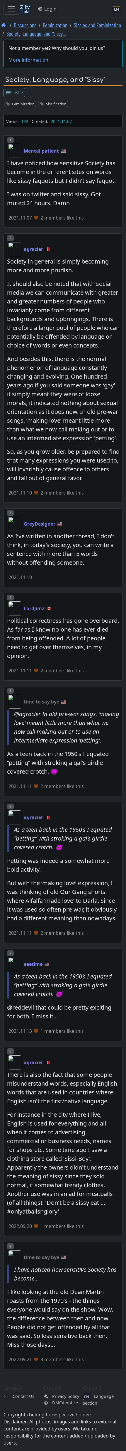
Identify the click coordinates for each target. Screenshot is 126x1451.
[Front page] (3, 25)
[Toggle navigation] (12, 9)
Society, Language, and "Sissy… (36, 33)
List (15, 92)
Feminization (55, 25)
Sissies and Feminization (97, 25)
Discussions (25, 25)
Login (50, 9)
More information (28, 60)
